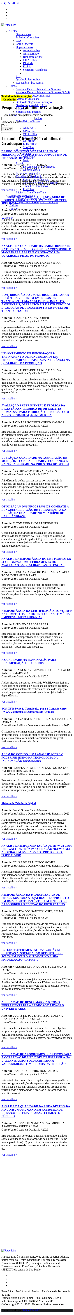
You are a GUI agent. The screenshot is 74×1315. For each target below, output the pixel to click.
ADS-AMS (29, 127)
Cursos (13, 85)
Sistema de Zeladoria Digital (18, 803)
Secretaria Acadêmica (35, 69)
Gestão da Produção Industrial (33, 95)
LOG (30, 144)
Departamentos (24, 47)
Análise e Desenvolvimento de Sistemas (38, 89)
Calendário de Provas (28, 121)
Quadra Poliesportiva (28, 79)
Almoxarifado (31, 53)
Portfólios (28, 189)
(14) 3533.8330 (10, 2)
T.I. (25, 72)
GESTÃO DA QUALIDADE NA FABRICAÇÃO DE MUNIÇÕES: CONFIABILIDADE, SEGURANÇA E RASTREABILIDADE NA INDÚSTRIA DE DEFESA (35, 461)
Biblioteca (33, 56)
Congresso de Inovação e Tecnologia (37, 202)
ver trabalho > (9, 189)
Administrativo (31, 50)
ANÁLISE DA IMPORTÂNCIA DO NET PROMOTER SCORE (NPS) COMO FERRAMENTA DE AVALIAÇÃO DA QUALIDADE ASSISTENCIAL (36, 562)
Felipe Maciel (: (31, 1310)
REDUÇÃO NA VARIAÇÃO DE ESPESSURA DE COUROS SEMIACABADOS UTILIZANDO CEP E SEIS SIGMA (34, 200)
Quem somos (23, 34)
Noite (26, 160)
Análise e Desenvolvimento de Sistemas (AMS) (43, 92)
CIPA (30, 60)
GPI (29, 131)
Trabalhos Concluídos (35, 186)
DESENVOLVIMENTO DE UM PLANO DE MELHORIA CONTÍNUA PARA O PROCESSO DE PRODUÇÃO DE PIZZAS (34, 154)
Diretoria (28, 63)
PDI (18, 76)
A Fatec (13, 30)
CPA (18, 40)
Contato (13, 208)
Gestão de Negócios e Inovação (34, 102)
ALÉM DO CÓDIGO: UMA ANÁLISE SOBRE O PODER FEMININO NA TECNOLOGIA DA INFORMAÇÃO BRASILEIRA (32, 757)
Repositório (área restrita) (30, 82)
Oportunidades (31, 169)
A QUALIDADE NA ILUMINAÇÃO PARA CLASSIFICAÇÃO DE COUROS (28, 661)
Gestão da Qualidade (28, 98)
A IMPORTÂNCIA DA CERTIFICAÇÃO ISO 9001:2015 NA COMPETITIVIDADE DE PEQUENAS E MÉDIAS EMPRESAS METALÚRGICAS (36, 614)
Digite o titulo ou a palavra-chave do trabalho (27, 114)
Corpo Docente (24, 43)
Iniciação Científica (31, 192)
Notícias (13, 205)
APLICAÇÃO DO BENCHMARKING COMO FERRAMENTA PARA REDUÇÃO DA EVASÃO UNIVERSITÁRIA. (32, 1005)
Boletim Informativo (27, 37)
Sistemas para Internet (28, 111)
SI (28, 147)
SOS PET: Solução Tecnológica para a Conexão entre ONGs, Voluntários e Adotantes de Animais (33, 710)
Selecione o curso (11, 121)
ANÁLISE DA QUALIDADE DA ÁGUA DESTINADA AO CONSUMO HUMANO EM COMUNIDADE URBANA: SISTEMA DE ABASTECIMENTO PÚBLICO (35, 1111)
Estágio (27, 66)
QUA (30, 134)
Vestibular (7, 217)
